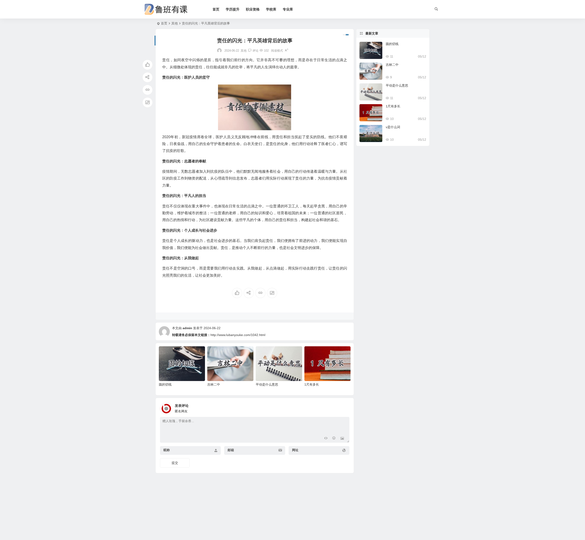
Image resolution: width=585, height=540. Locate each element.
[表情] (334, 438)
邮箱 (231, 450)
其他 (174, 23)
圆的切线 (165, 384)
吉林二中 (213, 384)
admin (187, 328)
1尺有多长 (311, 384)
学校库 (271, 9)
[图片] (342, 438)
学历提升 (232, 9)
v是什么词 (393, 127)
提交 (175, 463)
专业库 (288, 9)
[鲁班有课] (169, 9)
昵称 (166, 450)
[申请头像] (344, 407)
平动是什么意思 (267, 384)
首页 (216, 9)
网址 (295, 450)
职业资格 (253, 9)
